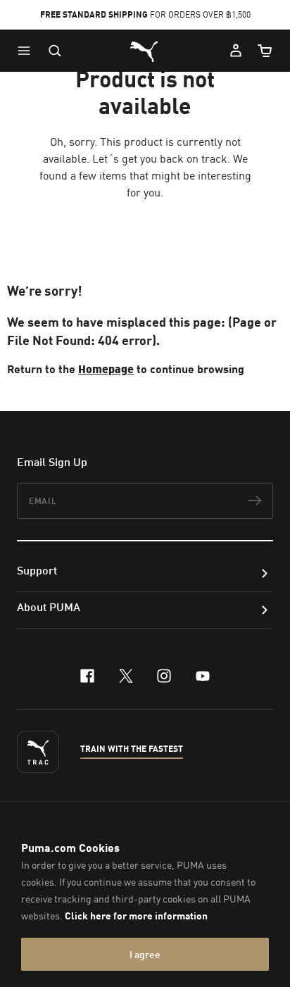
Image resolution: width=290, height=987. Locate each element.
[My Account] (235, 50)
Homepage (106, 368)
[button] (27, 51)
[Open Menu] (27, 51)
